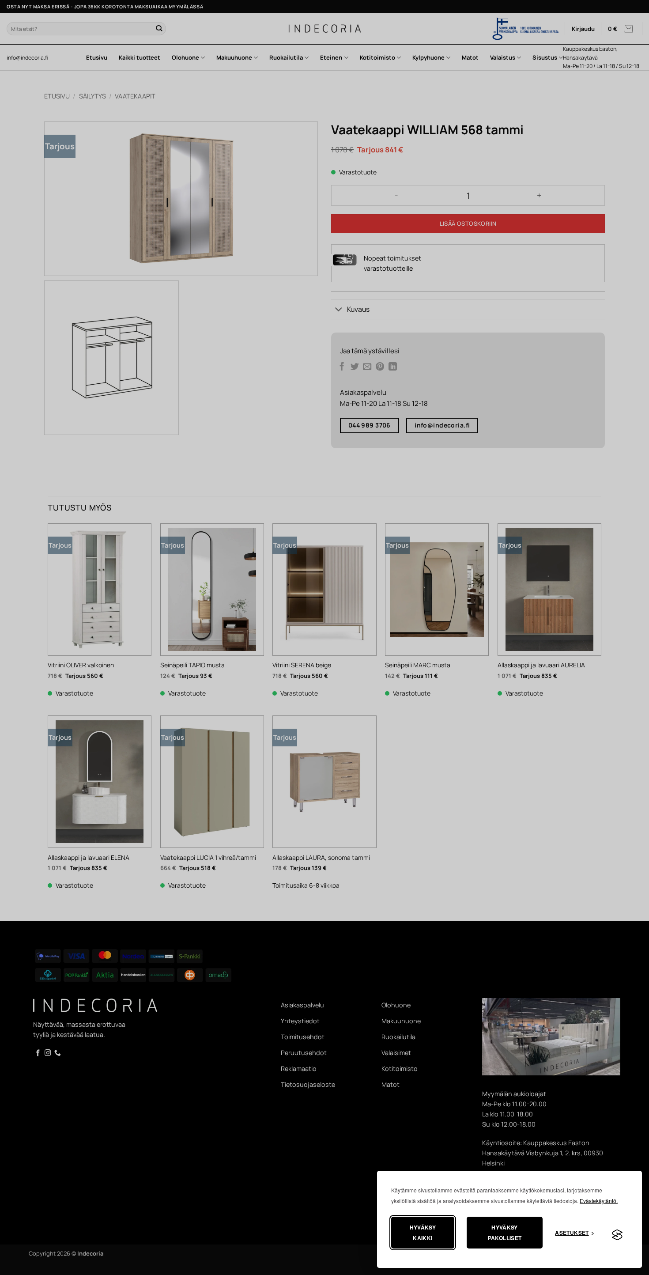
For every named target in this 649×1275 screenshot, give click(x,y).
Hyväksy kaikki (423, 1232)
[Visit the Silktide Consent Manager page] (617, 1235)
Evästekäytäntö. (599, 1200)
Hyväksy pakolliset (505, 1232)
